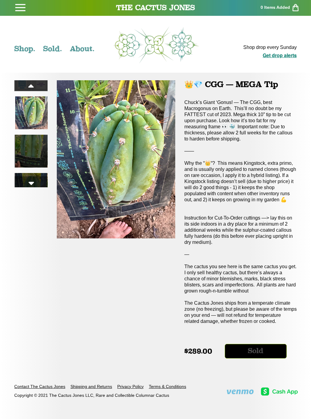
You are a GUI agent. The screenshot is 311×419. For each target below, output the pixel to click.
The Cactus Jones (155, 8)
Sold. (52, 49)
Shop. (24, 49)
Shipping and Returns (91, 386)
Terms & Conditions (167, 386)
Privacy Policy (130, 386)
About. (82, 49)
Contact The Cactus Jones (39, 386)
